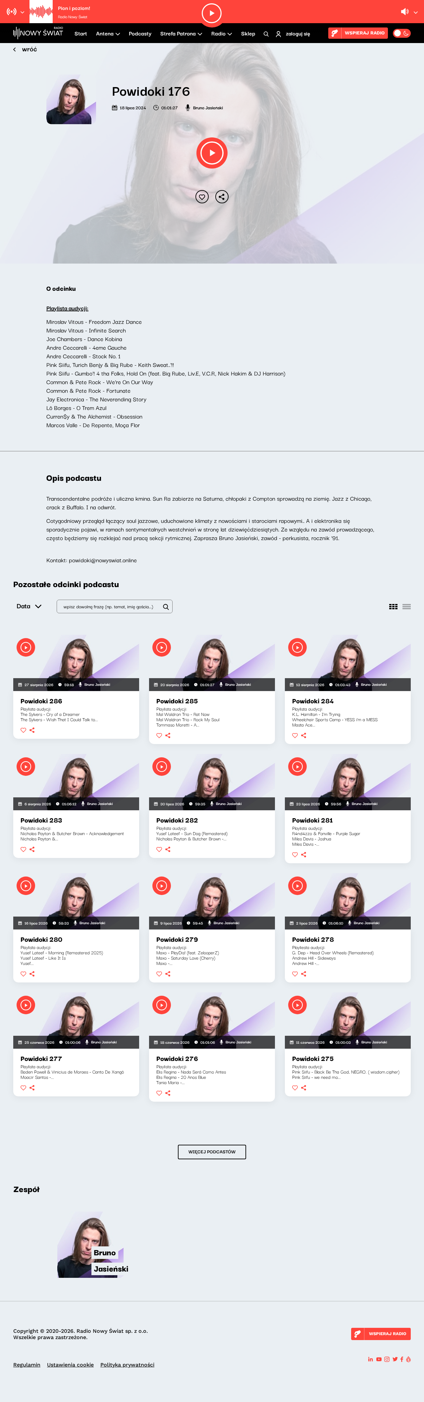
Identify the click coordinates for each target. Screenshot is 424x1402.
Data (23, 605)
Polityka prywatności (127, 1365)
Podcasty (140, 33)
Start (81, 33)
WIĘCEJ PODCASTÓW (212, 1151)
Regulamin (26, 1365)
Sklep (248, 33)
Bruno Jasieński (208, 107)
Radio (218, 33)
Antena (105, 33)
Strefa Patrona (178, 33)
